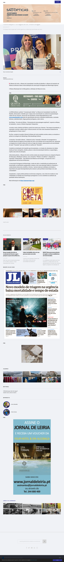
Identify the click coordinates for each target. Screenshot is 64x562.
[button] (6, 54)
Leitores (18, 1)
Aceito (57, 560)
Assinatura (54, 1)
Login (60, 1)
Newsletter (30, 1)
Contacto (24, 1)
